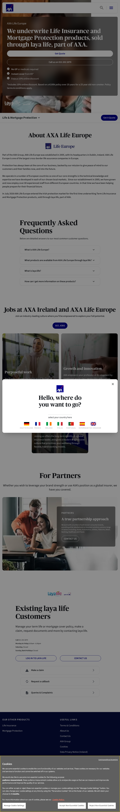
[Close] (112, 384)
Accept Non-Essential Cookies (71, 805)
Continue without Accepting (108, 760)
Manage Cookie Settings (14, 805)
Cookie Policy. (58, 799)
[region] (60, 784)
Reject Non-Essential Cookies (101, 805)
